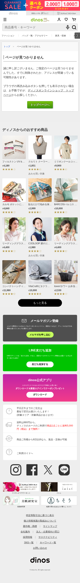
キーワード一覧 (48, 542)
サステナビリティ (47, 537)
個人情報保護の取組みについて (40, 520)
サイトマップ (50, 526)
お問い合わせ (40, 548)
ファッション (8, 35)
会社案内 (25, 531)
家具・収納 (60, 35)
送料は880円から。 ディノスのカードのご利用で (45, 425)
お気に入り (66, 19)
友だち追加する (40, 364)
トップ (7, 46)
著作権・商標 (30, 526)
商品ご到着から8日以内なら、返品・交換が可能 (42, 439)
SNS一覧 (29, 542)
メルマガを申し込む (40, 334)
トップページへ (40, 104)
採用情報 (27, 537)
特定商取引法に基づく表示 (40, 515)
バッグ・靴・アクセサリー (35, 35)
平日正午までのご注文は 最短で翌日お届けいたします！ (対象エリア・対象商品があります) (35, 411)
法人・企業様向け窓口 (47, 531)
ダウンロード (40, 394)
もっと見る (40, 302)
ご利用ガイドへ (25, 453)
